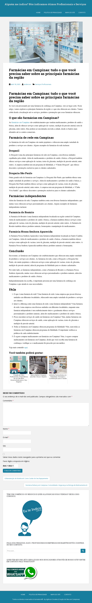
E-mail (6, 437)
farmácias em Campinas (21, 122)
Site (4, 446)
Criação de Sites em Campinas (69, 599)
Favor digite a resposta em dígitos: (16, 461)
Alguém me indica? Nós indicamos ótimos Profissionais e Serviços (45, 4)
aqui (26, 347)
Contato (82, 13)
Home (38, 13)
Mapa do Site (70, 13)
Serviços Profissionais (43, 84)
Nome (6, 429)
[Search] (83, 551)
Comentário (8, 400)
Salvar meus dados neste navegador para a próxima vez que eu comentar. (32, 457)
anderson (27, 84)
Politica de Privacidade (53, 13)
